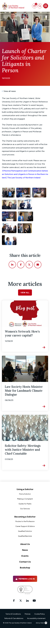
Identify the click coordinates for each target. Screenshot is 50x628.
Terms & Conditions (13, 614)
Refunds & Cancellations (13, 618)
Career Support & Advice (25, 526)
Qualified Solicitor (25, 531)
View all (25, 292)
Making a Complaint (25, 499)
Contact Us (25, 561)
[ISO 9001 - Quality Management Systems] (25, 590)
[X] (29, 264)
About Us (25, 544)
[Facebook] (20, 264)
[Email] (37, 264)
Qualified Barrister (25, 536)
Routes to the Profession (25, 521)
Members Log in (27, 579)
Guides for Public (25, 504)
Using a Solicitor (25, 489)
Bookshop (25, 567)
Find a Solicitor (25, 494)
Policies (27, 614)
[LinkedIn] (12, 264)
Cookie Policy (39, 614)
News (25, 550)
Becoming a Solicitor (25, 516)
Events (25, 556)
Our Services (25, 509)
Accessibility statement (36, 618)
